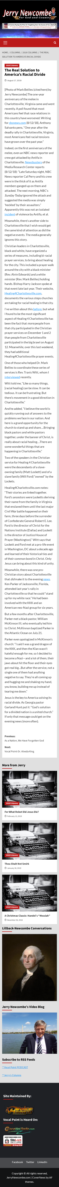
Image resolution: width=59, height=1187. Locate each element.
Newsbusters (33, 162)
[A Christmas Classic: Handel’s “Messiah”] (29, 893)
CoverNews (38, 1177)
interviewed (12, 377)
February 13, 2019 (14, 816)
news (46, 579)
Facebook (17, 1162)
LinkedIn (42, 1162)
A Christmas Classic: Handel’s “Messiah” (27, 916)
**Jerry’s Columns (11, 1075)
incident (10, 214)
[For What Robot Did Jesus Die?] (29, 789)
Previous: (24, 738)
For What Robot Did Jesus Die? (22, 812)
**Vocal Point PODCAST (15, 1067)
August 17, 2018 (14, 80)
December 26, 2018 (15, 920)
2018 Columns (12, 65)
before (37, 309)
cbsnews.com (17, 123)
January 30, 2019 (14, 868)
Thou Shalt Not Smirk (17, 864)
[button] (5, 42)
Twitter (30, 1162)
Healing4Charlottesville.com (23, 293)
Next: (19, 749)
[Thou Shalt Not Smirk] (29, 841)
